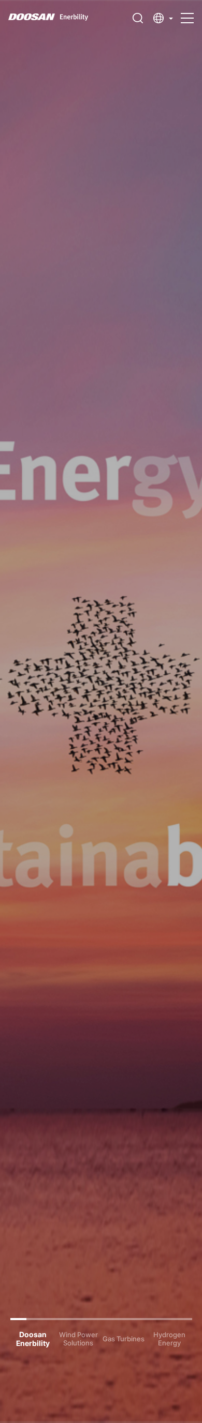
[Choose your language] (163, 18)
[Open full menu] (187, 13)
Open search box (138, 18)
